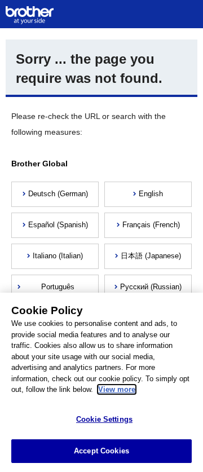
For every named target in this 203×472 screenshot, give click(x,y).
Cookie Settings (104, 419)
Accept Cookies (101, 451)
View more (116, 389)
